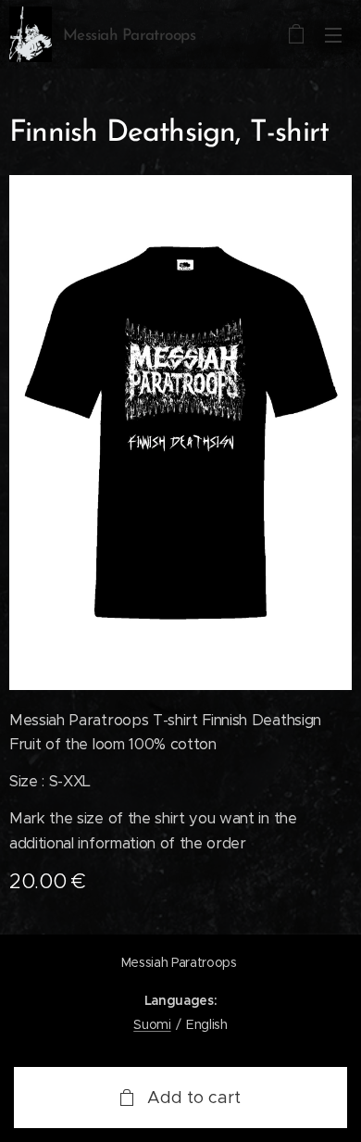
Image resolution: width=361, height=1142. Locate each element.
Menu (333, 34)
